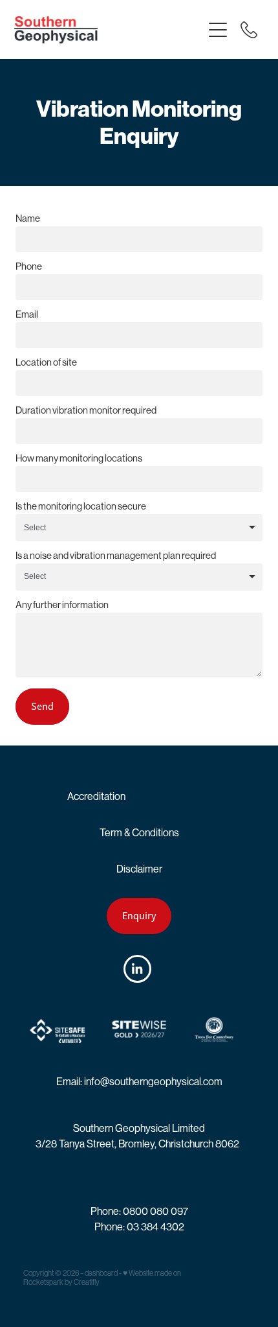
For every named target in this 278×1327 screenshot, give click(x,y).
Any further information (62, 604)
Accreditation (96, 796)
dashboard (101, 1273)
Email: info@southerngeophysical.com (139, 1081)
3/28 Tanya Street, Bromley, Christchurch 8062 (137, 1144)
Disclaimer (139, 869)
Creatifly (87, 1282)
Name (28, 218)
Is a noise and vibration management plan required (116, 555)
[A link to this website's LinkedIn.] (137, 969)
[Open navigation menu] (217, 29)
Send (42, 706)
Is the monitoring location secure (81, 506)
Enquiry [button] (139, 916)
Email (27, 314)
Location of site (46, 362)
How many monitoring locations (79, 458)
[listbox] (139, 527)
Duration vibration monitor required (86, 410)
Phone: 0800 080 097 (139, 1211)
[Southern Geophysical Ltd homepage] (108, 29)
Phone (29, 266)
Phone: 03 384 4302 (139, 1227)
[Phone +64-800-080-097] (248, 29)
